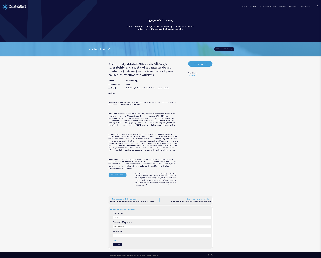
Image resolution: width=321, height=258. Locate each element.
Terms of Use (143, 255)
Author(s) (112, 88)
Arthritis (191, 75)
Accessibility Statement (152, 255)
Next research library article (191, 200)
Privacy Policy (135, 255)
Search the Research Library (123, 209)
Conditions (192, 73)
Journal (112, 80)
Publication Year (115, 84)
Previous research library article (132, 200)
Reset (115, 240)
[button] (224, 49)
